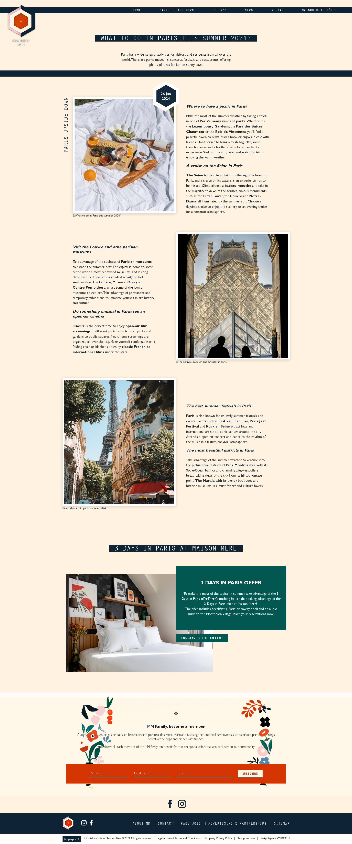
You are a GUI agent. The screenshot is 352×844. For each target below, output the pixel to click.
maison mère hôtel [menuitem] (319, 10)
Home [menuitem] (137, 10)
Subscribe (250, 774)
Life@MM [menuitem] (219, 10)
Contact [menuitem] (166, 823)
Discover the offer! (202, 637)
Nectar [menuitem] (278, 10)
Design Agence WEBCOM (275, 838)
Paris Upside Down (66, 124)
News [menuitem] (249, 10)
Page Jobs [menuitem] (191, 823)
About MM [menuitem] (142, 823)
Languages (70, 839)
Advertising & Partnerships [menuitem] (237, 823)
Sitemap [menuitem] (282, 823)
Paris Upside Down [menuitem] (177, 10)
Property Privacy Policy (218, 838)
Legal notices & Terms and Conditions (178, 838)
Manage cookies (245, 838)
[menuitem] (170, 804)
